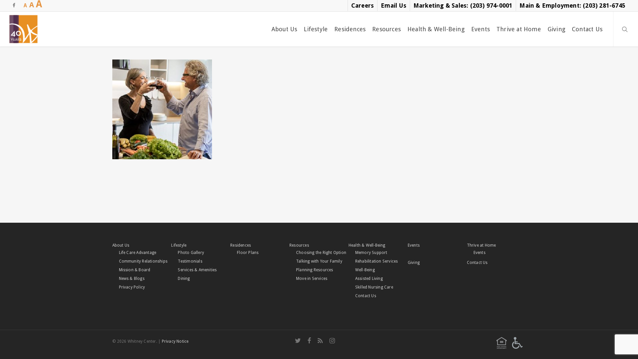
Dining (184, 278)
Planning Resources (314, 270)
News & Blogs (132, 278)
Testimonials (190, 261)
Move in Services (311, 278)
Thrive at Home (481, 245)
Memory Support (371, 252)
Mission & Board (135, 270)
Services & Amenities (197, 270)
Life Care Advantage (138, 252)
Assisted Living (369, 278)
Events (414, 245)
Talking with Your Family (319, 261)
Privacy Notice (175, 341)
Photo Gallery (191, 252)
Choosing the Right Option (321, 252)
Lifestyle (178, 245)
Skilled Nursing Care (374, 287)
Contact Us (365, 296)
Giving (414, 262)
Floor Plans (248, 252)
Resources (299, 245)
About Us (121, 245)
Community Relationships (143, 261)
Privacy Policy (132, 287)
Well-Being (365, 270)
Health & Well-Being (367, 245)
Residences (240, 245)
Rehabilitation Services (376, 261)
